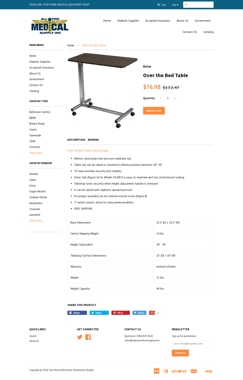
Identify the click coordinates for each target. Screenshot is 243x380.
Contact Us (190, 32)
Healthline (35, 203)
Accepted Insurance (157, 20)
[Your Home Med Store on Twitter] (80, 338)
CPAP (32, 141)
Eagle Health (37, 191)
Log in (175, 4)
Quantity (149, 98)
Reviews (93, 139)
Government (203, 20)
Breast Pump (37, 123)
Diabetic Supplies (128, 20)
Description (76, 139)
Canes (33, 129)
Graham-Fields (38, 197)
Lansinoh (34, 214)
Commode (35, 135)
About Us (182, 20)
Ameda (33, 174)
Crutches (34, 147)
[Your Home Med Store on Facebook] (88, 338)
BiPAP (32, 118)
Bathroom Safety (39, 112)
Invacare (34, 209)
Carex (32, 180)
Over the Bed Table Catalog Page (87, 150)
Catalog (208, 32)
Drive (32, 185)
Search (33, 336)
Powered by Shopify (83, 370)
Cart (163, 4)
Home (107, 20)
